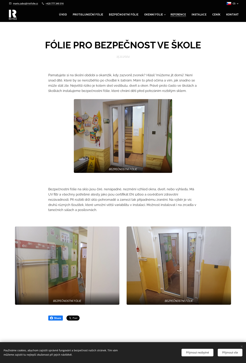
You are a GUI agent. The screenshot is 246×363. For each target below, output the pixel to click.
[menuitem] (64, 14)
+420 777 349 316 (55, 3)
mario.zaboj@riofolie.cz (25, 3)
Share (57, 318)
